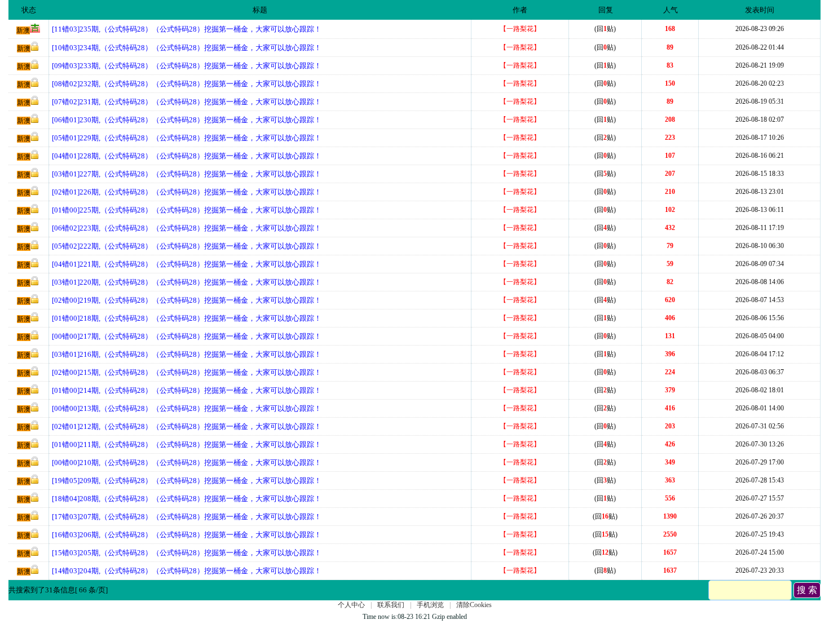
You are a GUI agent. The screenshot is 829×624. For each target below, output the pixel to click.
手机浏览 (430, 605)
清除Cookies (474, 605)
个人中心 (351, 605)
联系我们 (390, 605)
